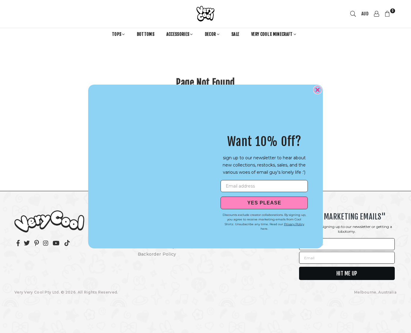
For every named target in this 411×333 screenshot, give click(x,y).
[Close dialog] (317, 90)
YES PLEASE (264, 202)
